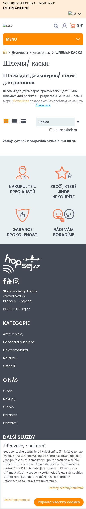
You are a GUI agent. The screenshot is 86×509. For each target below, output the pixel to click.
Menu (11, 39)
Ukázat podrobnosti (17, 500)
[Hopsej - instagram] (16, 283)
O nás (8, 391)
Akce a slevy (13, 334)
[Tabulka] (23, 122)
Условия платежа (19, 3)
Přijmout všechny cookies (59, 502)
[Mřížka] (6, 122)
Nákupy (9, 399)
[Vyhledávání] (55, 26)
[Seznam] (15, 122)
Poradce (10, 415)
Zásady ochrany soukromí (66, 488)
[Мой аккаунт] (64, 25)
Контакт (47, 3)
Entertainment (16, 8)
